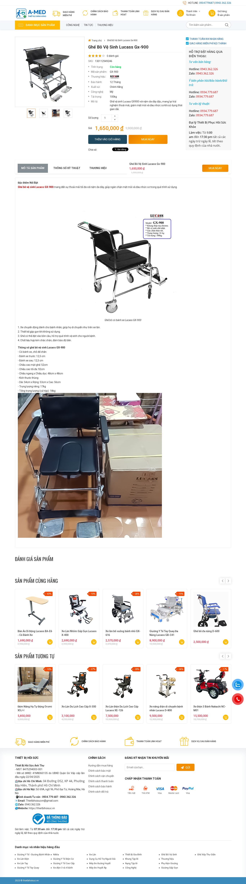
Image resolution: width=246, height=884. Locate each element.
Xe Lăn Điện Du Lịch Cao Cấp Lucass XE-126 (122, 708)
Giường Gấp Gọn (169, 868)
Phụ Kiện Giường (169, 863)
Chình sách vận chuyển (101, 776)
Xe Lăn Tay (22, 863)
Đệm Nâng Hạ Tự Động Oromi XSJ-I (35, 708)
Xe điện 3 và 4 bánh (63, 868)
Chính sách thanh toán (101, 781)
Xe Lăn (92, 854)
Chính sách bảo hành (100, 786)
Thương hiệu (105, 25)
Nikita (56, 854)
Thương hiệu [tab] (98, 168)
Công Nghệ (73, 25)
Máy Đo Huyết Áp (98, 868)
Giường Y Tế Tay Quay (28, 868)
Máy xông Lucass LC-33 (207, 631)
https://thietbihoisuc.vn (42, 808)
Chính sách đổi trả (98, 791)
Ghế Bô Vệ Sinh (169, 854)
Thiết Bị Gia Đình (133, 854)
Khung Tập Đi (131, 859)
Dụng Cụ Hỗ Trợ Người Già (102, 859)
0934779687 (206, 2)
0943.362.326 (223, 2)
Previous (222, 581)
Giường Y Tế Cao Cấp (64, 863)
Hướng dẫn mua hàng (100, 765)
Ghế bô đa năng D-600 (118, 631)
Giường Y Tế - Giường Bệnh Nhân (33, 854)
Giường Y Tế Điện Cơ (63, 859)
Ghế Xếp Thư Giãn (206, 854)
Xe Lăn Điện (23, 859)
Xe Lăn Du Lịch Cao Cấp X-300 (79, 706)
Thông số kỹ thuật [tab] (66, 168)
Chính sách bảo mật (99, 770)
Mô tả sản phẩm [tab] (32, 168)
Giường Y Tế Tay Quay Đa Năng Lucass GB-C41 (76, 633)
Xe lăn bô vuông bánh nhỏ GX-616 (35, 633)
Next (228, 581)
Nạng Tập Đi (131, 863)
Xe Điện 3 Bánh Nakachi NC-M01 (209, 708)
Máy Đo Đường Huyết (100, 863)
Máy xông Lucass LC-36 (163, 631)
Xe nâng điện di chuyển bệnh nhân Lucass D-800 (166, 708)
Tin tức (88, 25)
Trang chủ (97, 40)
